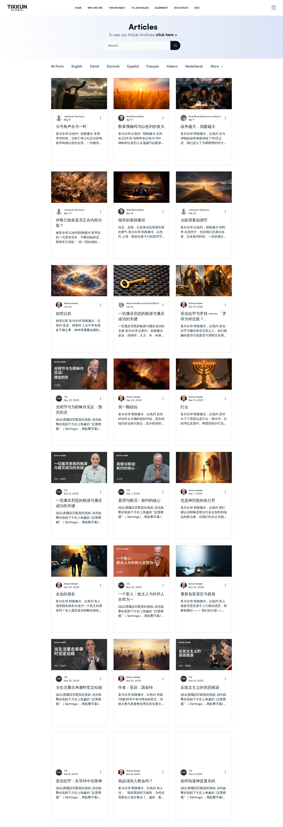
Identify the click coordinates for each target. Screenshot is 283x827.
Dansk (94, 66)
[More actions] (102, 118)
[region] (17, 8)
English (77, 66)
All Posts (57, 66)
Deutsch (113, 66)
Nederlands (194, 66)
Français (153, 66)
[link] (274, 7)
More (215, 66)
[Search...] (175, 45)
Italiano (172, 66)
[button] (95, 8)
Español (133, 66)
